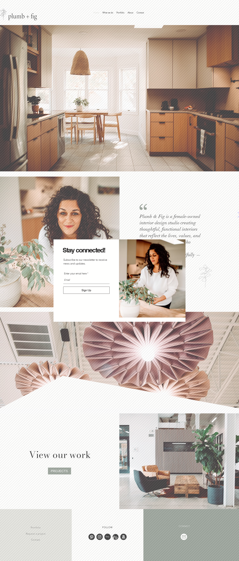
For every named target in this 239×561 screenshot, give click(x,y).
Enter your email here (75, 273)
